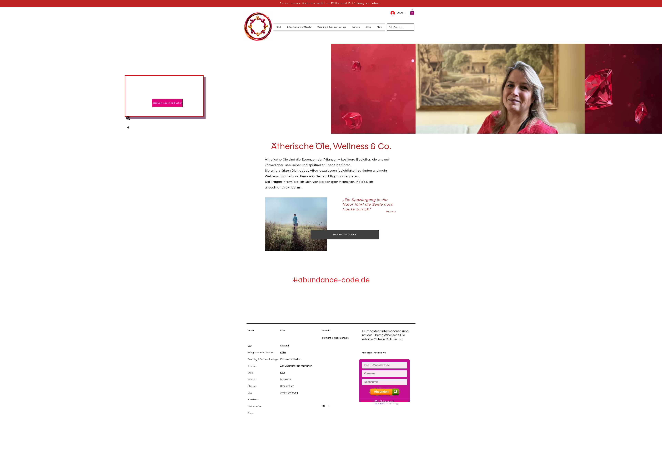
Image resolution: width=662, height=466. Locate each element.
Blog (250, 393)
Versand (284, 345)
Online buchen (255, 406)
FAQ (282, 372)
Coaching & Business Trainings (263, 359)
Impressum (285, 379)
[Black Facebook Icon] (128, 127)
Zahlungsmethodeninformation (296, 366)
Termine (251, 366)
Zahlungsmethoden (290, 359)
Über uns (252, 386)
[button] (412, 12)
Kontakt (251, 379)
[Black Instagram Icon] (128, 118)
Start (250, 345)
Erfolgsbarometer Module (260, 352)
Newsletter (253, 399)
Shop (250, 372)
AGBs (283, 352)
